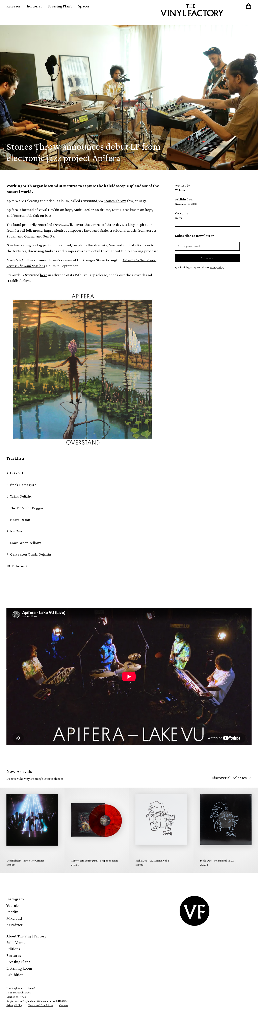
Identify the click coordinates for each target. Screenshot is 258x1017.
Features (13, 955)
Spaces (83, 6)
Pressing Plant (60, 6)
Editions (13, 949)
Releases (13, 6)
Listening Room (19, 968)
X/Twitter (14, 925)
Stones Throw (115, 201)
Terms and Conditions (40, 1005)
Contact (63, 1005)
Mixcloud (14, 918)
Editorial (34, 6)
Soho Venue (15, 942)
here (43, 275)
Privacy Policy (14, 1005)
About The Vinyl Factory (26, 936)
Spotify (12, 912)
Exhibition (15, 974)
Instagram (15, 899)
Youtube (13, 905)
